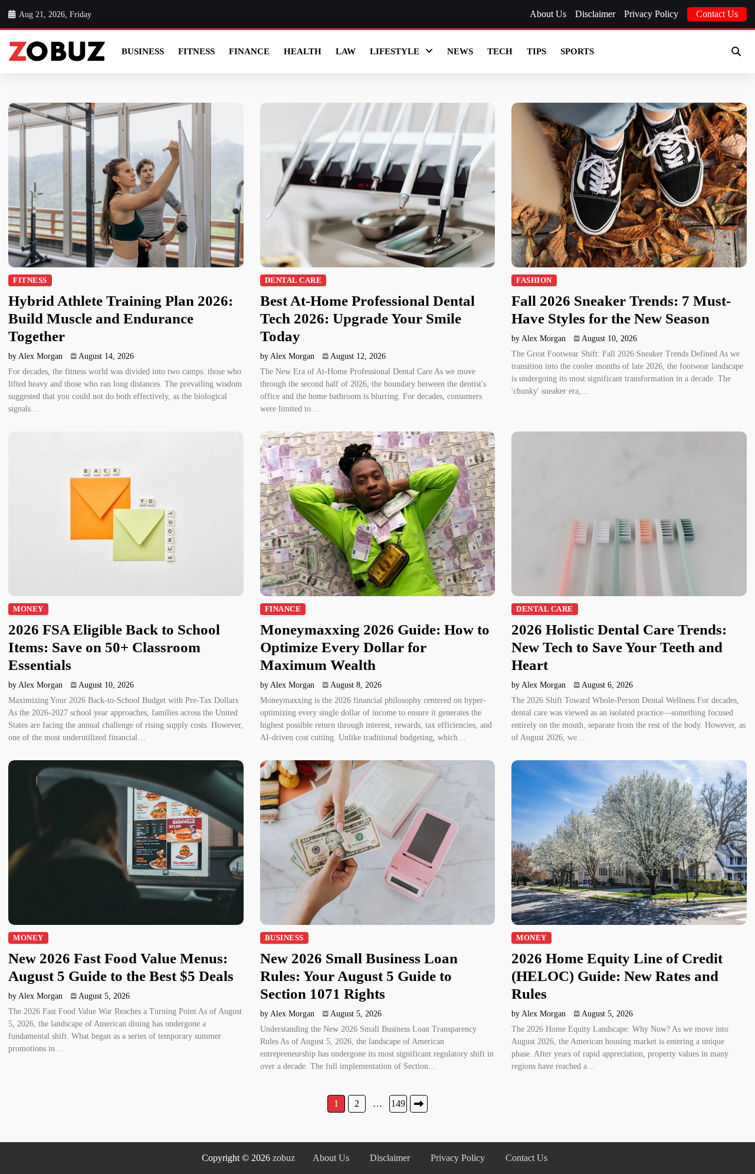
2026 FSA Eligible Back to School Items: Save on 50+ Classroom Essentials (114, 647)
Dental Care (293, 280)
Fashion (534, 280)
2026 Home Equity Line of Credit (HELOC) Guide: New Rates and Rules (617, 976)
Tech (500, 51)
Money (28, 609)
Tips (536, 51)
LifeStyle (394, 51)
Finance (249, 51)
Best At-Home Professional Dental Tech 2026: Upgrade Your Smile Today (367, 318)
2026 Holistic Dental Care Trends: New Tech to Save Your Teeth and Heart (619, 647)
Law (346, 51)
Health (302, 51)
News (460, 51)
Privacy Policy (651, 14)
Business (143, 51)
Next (419, 1104)
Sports (577, 51)
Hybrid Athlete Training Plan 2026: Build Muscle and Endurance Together (120, 318)
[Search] (736, 51)
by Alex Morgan (35, 356)
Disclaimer (595, 14)
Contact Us (717, 14)
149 (398, 1103)
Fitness (196, 51)
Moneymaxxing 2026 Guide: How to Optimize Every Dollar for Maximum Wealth (375, 647)
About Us (548, 14)
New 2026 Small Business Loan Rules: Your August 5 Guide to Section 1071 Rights (359, 976)
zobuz (284, 1158)
